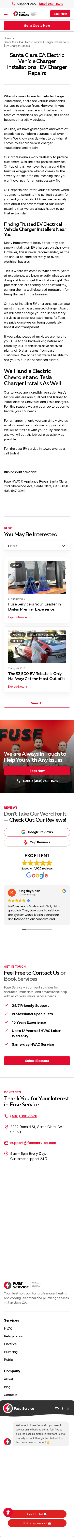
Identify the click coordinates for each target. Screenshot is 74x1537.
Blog (7, 1387)
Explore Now (16, 617)
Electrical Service (42, 634)
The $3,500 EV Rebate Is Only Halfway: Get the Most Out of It (36, 676)
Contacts (10, 1395)
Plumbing (10, 1352)
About (8, 1379)
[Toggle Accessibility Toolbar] (8, 1512)
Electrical (10, 1344)
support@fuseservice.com (33, 1143)
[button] (60, 13)
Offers (17, 641)
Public (8, 1360)
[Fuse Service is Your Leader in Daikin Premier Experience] (37, 577)
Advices (17, 634)
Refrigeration (13, 1336)
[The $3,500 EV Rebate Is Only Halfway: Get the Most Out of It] (37, 646)
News (16, 565)
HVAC (8, 1328)
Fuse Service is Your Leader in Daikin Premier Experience (34, 606)
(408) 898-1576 (51, 4)
